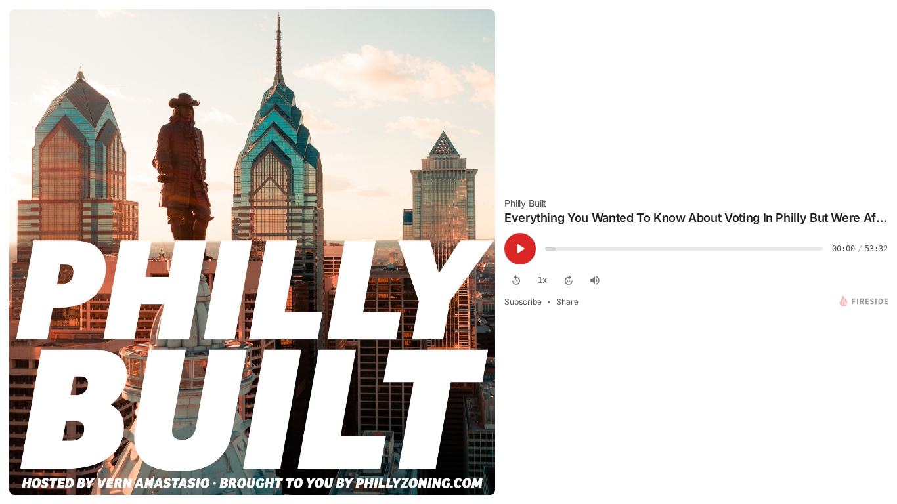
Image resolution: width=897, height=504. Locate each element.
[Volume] (595, 280)
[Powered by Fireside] (864, 301)
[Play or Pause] (520, 248)
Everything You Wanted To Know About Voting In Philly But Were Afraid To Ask (696, 217)
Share (567, 301)
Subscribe (523, 301)
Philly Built (525, 203)
